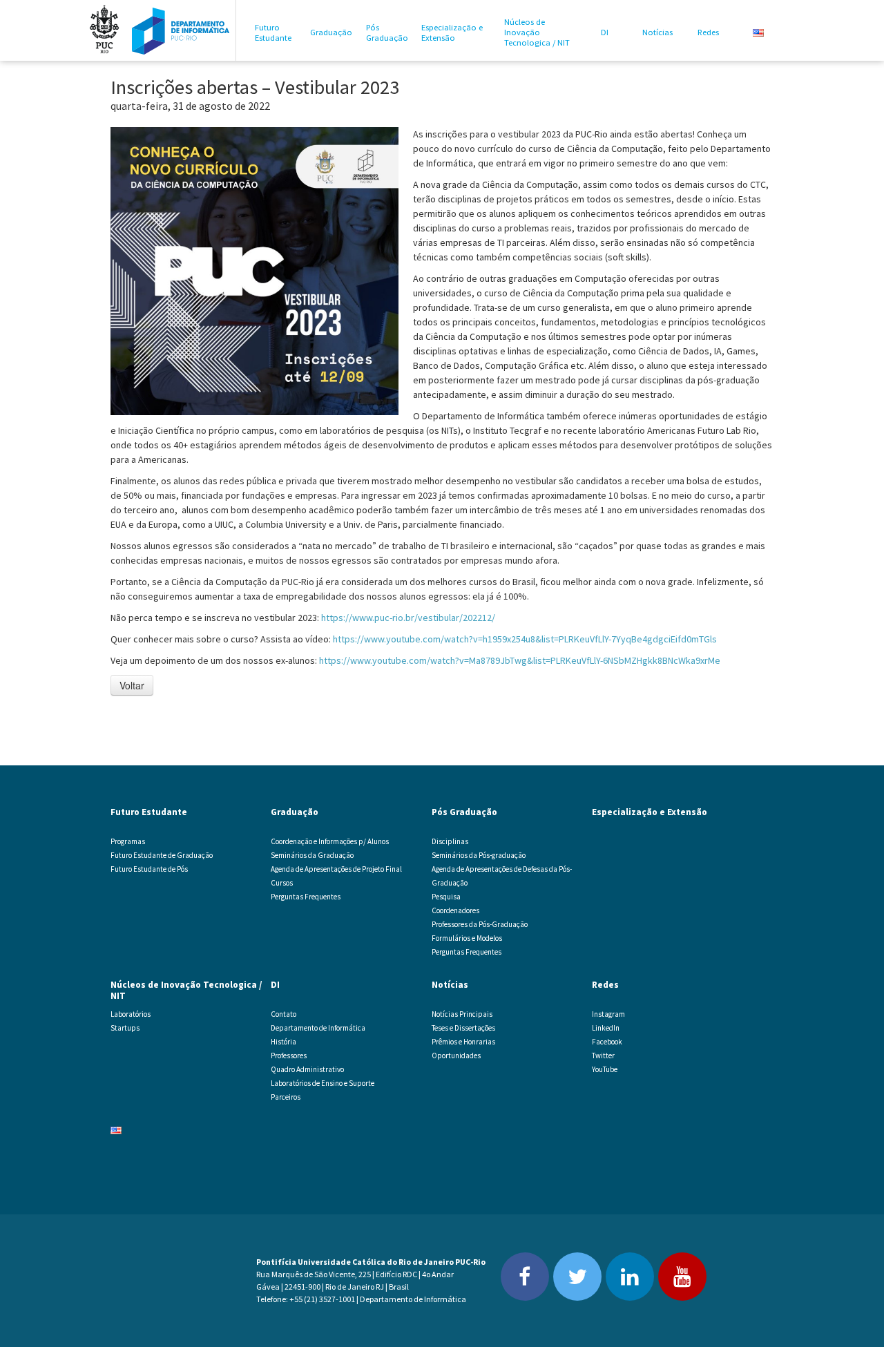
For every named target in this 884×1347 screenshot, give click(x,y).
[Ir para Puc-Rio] (104, 30)
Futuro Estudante (273, 32)
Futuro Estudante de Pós (149, 869)
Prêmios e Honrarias (463, 1042)
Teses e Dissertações (463, 1028)
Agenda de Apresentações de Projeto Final (336, 869)
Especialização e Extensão (452, 32)
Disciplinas (450, 841)
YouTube (604, 1069)
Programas (127, 841)
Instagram (608, 1014)
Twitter (603, 1055)
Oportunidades (456, 1055)
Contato (283, 1014)
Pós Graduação (387, 32)
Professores (289, 1055)
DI (604, 32)
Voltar (131, 685)
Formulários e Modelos (467, 938)
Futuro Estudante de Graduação (161, 855)
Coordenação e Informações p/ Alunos (330, 841)
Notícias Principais (462, 1014)
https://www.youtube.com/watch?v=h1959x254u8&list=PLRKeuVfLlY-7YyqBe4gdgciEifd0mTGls (525, 639)
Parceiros (285, 1097)
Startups (125, 1028)
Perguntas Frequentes (305, 896)
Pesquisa (446, 896)
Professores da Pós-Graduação (480, 924)
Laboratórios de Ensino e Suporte (322, 1083)
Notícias (657, 32)
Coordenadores (455, 910)
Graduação (331, 32)
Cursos (282, 883)
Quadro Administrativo (307, 1069)
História (283, 1042)
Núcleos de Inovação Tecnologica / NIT (537, 32)
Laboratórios (130, 1014)
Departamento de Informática (318, 1028)
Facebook (607, 1042)
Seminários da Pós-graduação (479, 855)
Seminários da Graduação (312, 855)
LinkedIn (605, 1028)
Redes (708, 32)
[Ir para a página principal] (181, 30)
